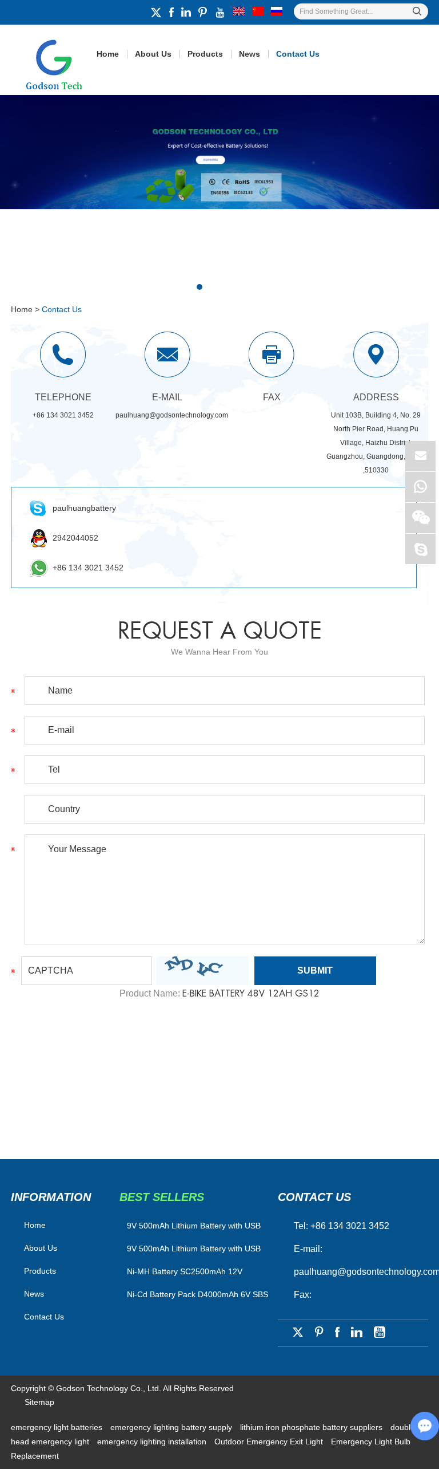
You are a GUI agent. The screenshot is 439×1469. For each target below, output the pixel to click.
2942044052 (75, 537)
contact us (314, 1197)
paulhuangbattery (84, 508)
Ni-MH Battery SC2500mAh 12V (184, 1271)
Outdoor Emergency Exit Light (269, 1441)
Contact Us (298, 53)
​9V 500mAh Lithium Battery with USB (194, 1225)
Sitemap (39, 1402)
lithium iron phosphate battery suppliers (312, 1427)
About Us (153, 53)
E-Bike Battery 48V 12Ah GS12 (251, 993)
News (249, 53)
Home (108, 53)
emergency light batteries (58, 1427)
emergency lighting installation (153, 1441)
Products (205, 53)
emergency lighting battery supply (172, 1427)
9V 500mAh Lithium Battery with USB (194, 1248)
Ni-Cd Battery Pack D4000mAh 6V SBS (197, 1294)
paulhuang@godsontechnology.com (171, 415)
